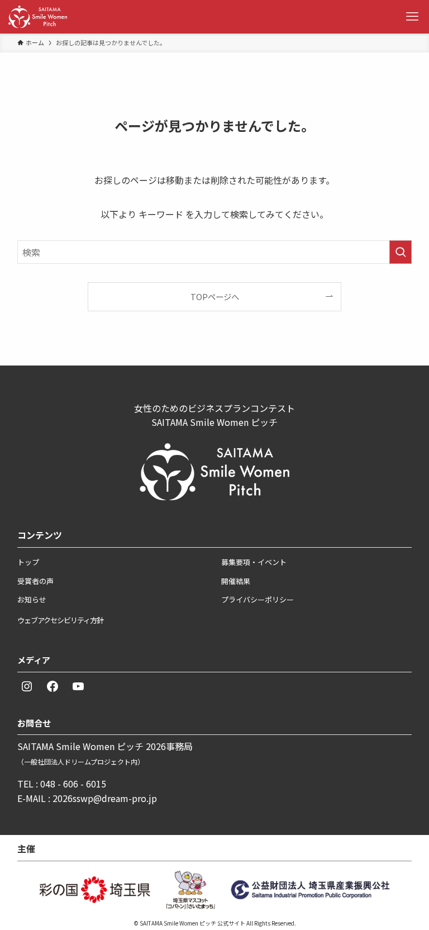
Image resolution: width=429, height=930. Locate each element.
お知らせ (31, 599)
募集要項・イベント (254, 562)
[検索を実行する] (400, 252)
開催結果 (235, 581)
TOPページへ (214, 296)
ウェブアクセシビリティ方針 (60, 620)
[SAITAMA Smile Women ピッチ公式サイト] (37, 17)
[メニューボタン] (412, 17)
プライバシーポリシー (257, 599)
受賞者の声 (35, 581)
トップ (28, 562)
